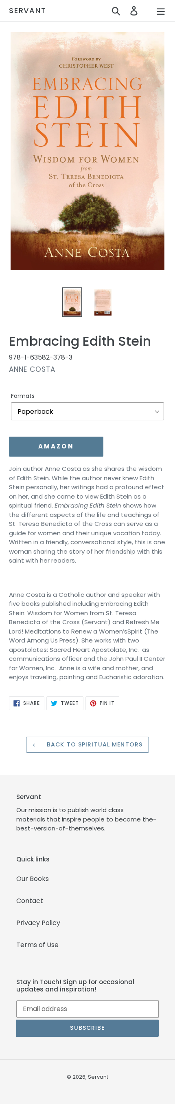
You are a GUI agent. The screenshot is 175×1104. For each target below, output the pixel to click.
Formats (23, 396)
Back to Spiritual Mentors (93, 744)
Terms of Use (37, 944)
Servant (27, 10)
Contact (29, 900)
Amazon (56, 446)
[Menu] (161, 11)
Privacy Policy (38, 922)
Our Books (32, 878)
